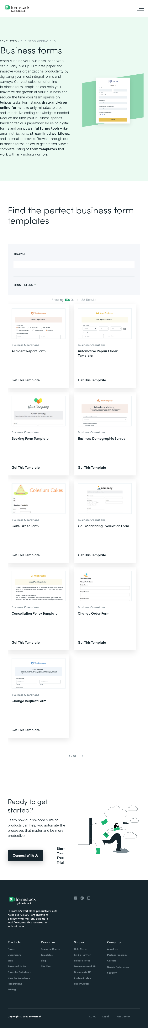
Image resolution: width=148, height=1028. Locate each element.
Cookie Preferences (118, 967)
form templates (43, 149)
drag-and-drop (54, 102)
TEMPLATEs (8, 41)
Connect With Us (25, 855)
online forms (11, 108)
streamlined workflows (49, 134)
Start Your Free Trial (61, 855)
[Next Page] (81, 755)
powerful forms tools (41, 128)
